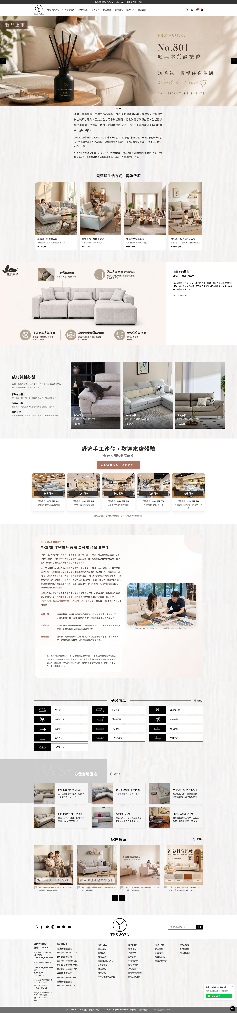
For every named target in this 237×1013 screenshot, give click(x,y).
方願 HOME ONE (105, 960)
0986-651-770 (158, 501)
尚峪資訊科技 (167, 1009)
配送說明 (132, 956)
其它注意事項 (134, 968)
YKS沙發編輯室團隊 (106, 976)
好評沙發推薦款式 (61, 600)
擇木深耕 (102, 956)
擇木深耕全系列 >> (180, 295)
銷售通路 (102, 968)
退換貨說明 (133, 960)
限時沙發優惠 (53, 9)
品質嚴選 (142, 9)
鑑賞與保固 (133, 964)
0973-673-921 (53, 501)
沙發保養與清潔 (135, 972)
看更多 (200, 700)
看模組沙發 (130, 246)
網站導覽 (133, 1010)
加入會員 (159, 948)
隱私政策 (184, 944)
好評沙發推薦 (68, 9)
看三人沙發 (86, 246)
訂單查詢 (159, 952)
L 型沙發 (75, 600)
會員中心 (159, 944)
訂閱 (199, 927)
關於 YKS (102, 944)
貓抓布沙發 (86, 600)
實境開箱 (119, 9)
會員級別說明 (161, 956)
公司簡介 (102, 952)
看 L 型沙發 (41, 246)
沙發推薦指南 (134, 976)
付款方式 (132, 952)
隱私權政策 (185, 952)
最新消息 (102, 948)
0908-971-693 (193, 501)
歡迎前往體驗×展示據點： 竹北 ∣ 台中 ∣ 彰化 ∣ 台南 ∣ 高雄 (118, 2)
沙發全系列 (83, 9)
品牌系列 (95, 9)
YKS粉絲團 (102, 964)
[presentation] (3, 61)
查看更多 (77, 424)
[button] (117, 108)
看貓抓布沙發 (176, 246)
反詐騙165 (184, 948)
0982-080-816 (88, 501)
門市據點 (107, 9)
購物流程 (132, 948)
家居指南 (130, 9)
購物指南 (132, 944)
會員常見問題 (161, 960)
